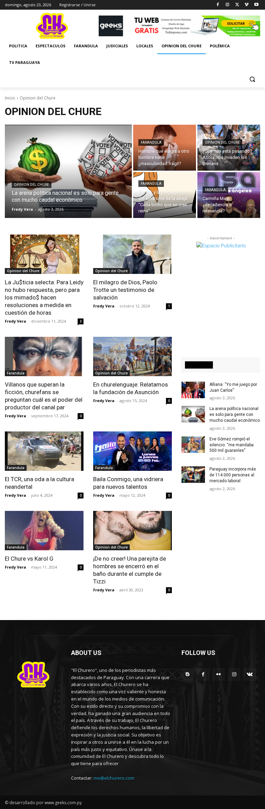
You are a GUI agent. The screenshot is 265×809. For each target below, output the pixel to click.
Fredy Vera (15, 321)
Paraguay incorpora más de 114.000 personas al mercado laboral (232, 475)
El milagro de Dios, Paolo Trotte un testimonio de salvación (125, 290)
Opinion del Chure (31, 185)
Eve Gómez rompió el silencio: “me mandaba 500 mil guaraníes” (231, 445)
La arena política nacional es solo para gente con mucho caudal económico (234, 414)
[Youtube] (256, 5)
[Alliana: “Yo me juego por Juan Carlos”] (193, 390)
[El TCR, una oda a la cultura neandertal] (44, 451)
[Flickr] (219, 674)
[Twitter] (237, 5)
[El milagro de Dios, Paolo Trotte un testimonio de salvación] (132, 254)
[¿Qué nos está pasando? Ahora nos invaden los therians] (228, 148)
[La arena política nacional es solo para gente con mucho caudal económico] (68, 171)
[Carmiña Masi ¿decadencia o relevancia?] (228, 195)
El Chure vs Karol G (29, 558)
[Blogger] (187, 674)
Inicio (10, 98)
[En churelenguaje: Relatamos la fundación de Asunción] (132, 356)
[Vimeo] (247, 5)
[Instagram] (228, 5)
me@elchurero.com (114, 778)
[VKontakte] (250, 674)
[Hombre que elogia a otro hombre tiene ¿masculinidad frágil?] (164, 148)
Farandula (151, 142)
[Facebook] (218, 5)
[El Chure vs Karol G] (44, 530)
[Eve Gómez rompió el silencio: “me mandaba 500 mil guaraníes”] (193, 444)
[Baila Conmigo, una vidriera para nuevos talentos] (132, 451)
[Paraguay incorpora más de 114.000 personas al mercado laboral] (193, 474)
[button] (252, 79)
